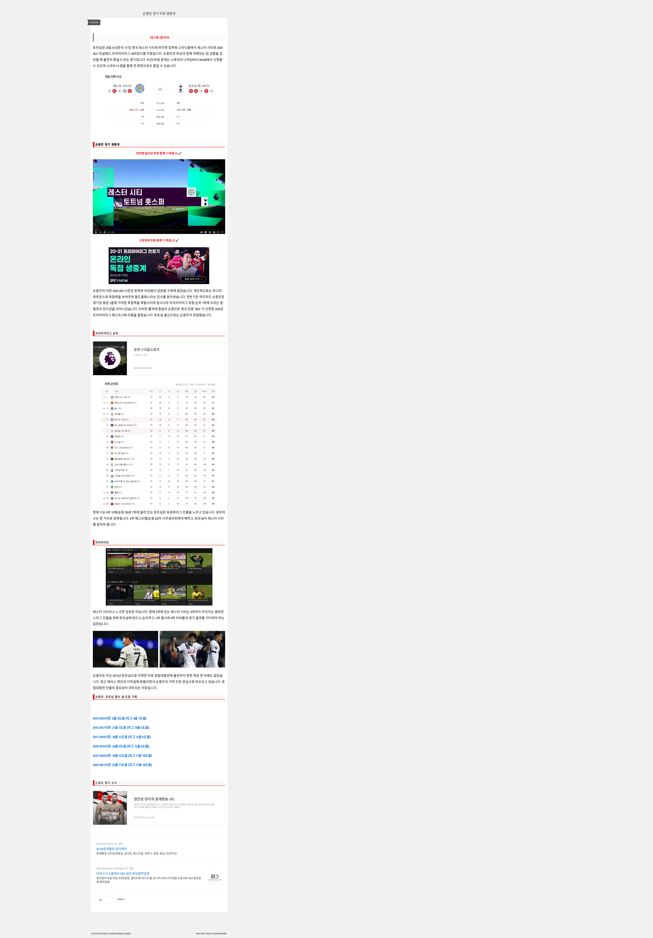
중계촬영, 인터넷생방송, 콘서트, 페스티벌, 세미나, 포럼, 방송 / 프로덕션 (136, 853)
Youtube (120, 933)
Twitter (105, 933)
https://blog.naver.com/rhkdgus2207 (112, 868)
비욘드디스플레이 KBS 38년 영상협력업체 (122, 873)
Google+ (127, 933)
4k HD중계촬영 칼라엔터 (111, 849)
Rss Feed (94, 933)
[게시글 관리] (109, 899)
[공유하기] (105, 899)
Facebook (112, 933)
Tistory (208, 933)
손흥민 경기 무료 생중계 (159, 13)
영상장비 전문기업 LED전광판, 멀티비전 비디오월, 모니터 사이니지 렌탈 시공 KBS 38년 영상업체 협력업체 (148, 880)
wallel (224, 933)
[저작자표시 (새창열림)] (129, 899)
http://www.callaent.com (106, 843)
